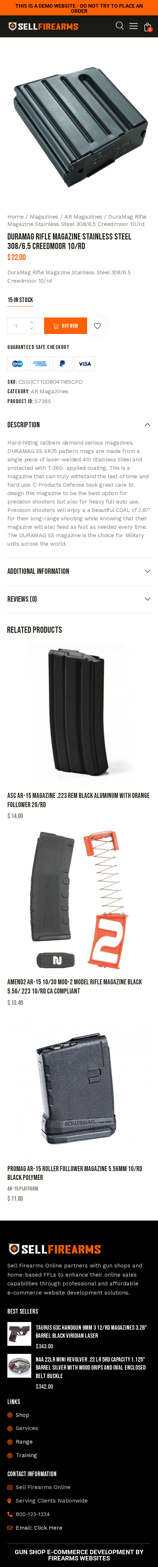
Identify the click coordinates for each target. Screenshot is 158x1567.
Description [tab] (23, 425)
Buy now (70, 326)
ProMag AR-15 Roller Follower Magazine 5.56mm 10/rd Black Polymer (74, 1173)
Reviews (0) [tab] (22, 599)
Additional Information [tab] (38, 571)
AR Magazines (83, 216)
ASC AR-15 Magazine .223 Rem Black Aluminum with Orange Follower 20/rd (78, 800)
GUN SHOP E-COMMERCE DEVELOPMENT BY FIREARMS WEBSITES (79, 1555)
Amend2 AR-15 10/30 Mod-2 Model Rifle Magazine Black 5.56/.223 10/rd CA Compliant (74, 987)
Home (15, 216)
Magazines (44, 216)
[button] (133, 27)
